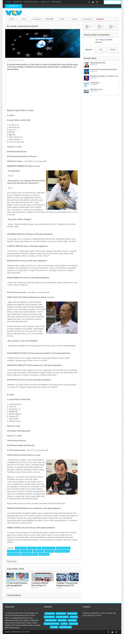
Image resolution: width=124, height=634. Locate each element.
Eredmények (87, 19)
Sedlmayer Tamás (48, 548)
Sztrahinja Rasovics (62, 551)
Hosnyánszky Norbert (51, 624)
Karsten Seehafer (14, 554)
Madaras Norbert (62, 617)
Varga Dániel (61, 613)
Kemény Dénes (51, 620)
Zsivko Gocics (38, 551)
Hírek (24, 19)
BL (39, 548)
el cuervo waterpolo (106, 613)
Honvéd (99, 615)
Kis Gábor (54, 627)
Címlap (8, 2)
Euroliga (64, 624)
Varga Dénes (49, 613)
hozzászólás (11, 60)
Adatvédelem (17, 2)
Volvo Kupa (72, 620)
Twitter (93, 2)
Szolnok (89, 615)
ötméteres (73, 617)
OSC (94, 615)
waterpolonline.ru (95, 613)
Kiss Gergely (72, 613)
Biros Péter (62, 620)
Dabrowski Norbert (63, 548)
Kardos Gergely (13, 551)
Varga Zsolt (32, 548)
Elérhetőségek (56, 2)
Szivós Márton (49, 617)
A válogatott (37, 19)
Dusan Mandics (26, 551)
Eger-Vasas (73, 624)
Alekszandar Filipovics (29, 554)
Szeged (85, 615)
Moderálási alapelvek (32, 2)
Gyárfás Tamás (21, 548)
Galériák (75, 19)
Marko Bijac (49, 551)
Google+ (97, 2)
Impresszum (45, 2)
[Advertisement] (42, 89)
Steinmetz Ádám (65, 627)
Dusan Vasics (43, 554)
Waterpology (86, 613)
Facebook (89, 2)
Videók (62, 19)
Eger (114, 613)
